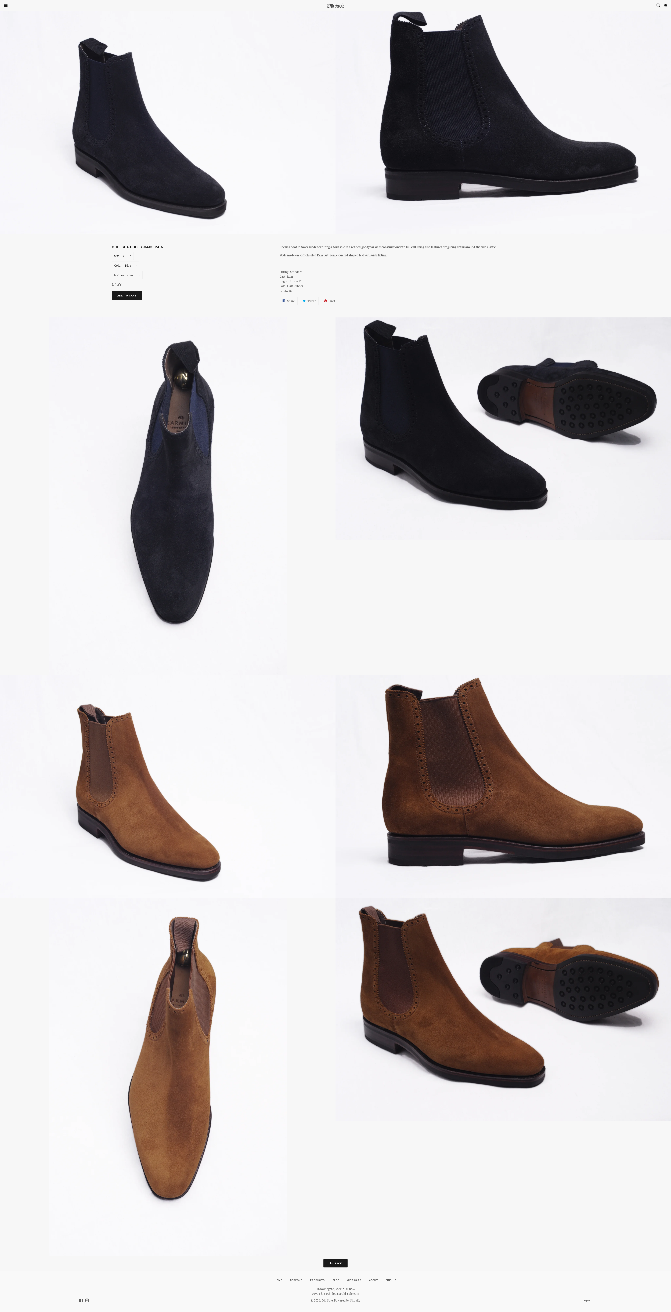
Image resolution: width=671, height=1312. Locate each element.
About (373, 1280)
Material (119, 275)
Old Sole (327, 1300)
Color (118, 265)
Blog (336, 1280)
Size (116, 256)
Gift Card (354, 1280)
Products (317, 1280)
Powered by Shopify (347, 1300)
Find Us (391, 1280)
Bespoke (296, 1280)
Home (278, 1280)
